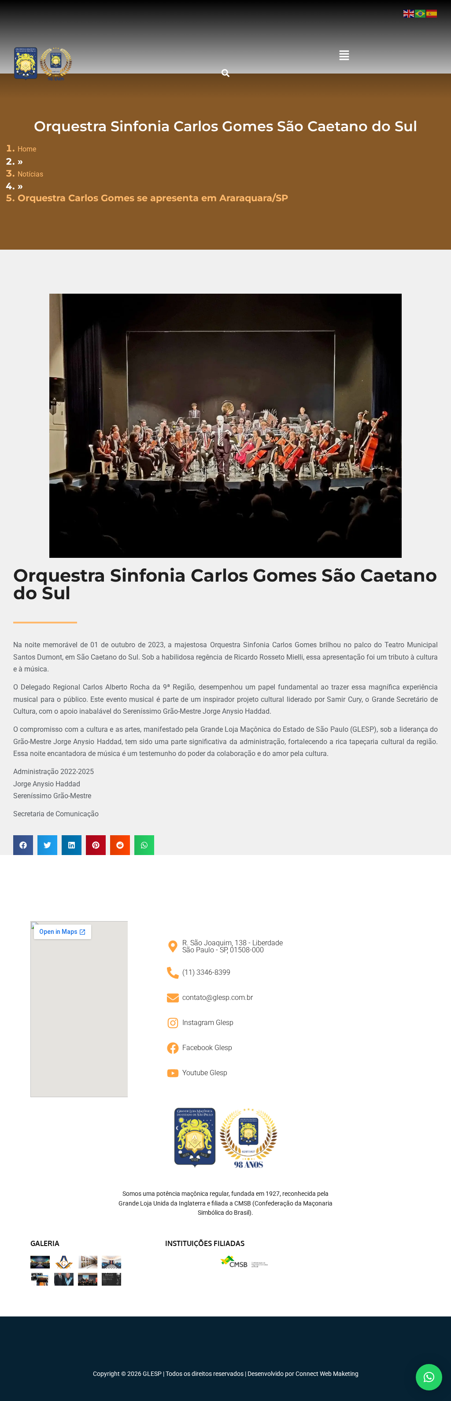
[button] (344, 56)
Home (27, 149)
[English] (409, 13)
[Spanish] (432, 13)
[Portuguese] (420, 13)
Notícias (30, 174)
